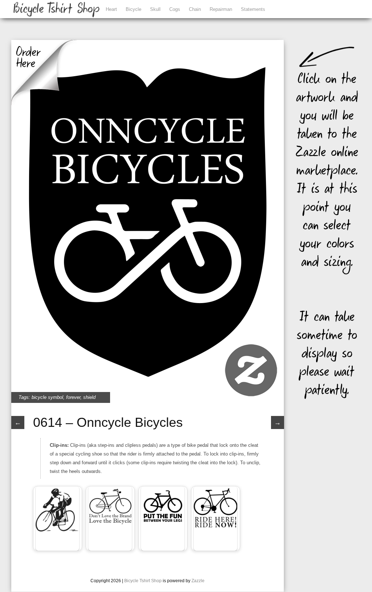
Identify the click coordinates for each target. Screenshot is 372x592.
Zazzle (198, 580)
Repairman (221, 9)
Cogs (174, 9)
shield (89, 397)
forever (73, 397)
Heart (111, 9)
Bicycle (133, 9)
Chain (195, 9)
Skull (155, 9)
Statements (253, 9)
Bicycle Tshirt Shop (143, 580)
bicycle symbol (47, 397)
